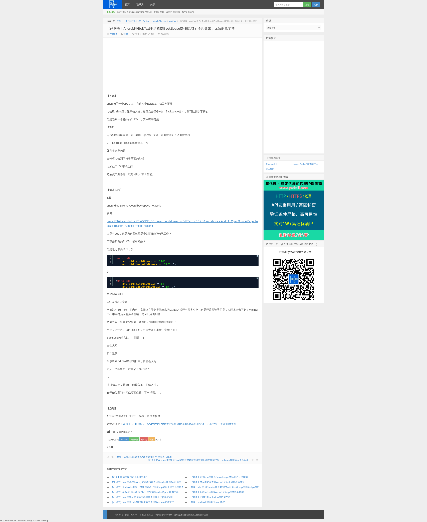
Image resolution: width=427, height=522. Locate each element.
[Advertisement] (154, 62)
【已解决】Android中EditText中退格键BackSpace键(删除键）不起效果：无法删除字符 (171, 28)
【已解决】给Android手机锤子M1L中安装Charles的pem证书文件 (144, 492)
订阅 (316, 4)
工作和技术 (131, 21)
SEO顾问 (270, 168)
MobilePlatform (159, 21)
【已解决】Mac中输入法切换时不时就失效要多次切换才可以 (142, 497)
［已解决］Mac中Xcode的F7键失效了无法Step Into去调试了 (142, 502)
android (124, 439)
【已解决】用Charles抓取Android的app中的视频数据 (216, 492)
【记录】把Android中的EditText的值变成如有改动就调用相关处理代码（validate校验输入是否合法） (199, 460)
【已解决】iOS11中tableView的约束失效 (209, 497)
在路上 (112, 4)
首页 (127, 4)
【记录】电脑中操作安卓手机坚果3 (129, 477)
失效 (152, 439)
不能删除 (134, 439)
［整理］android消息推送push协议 (206, 502)
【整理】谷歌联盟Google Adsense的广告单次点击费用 (143, 456)
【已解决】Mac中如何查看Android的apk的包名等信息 (216, 482)
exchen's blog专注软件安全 (306, 163)
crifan (125, 33)
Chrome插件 (271, 163)
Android (172, 21)
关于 (152, 4)
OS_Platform (144, 21)
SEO (194, 514)
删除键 (144, 439)
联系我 (139, 4)
